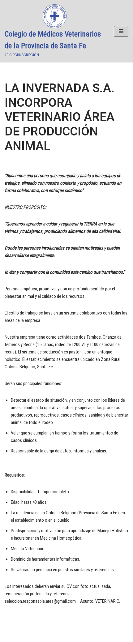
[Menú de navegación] (121, 31)
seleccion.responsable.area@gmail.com (40, 601)
